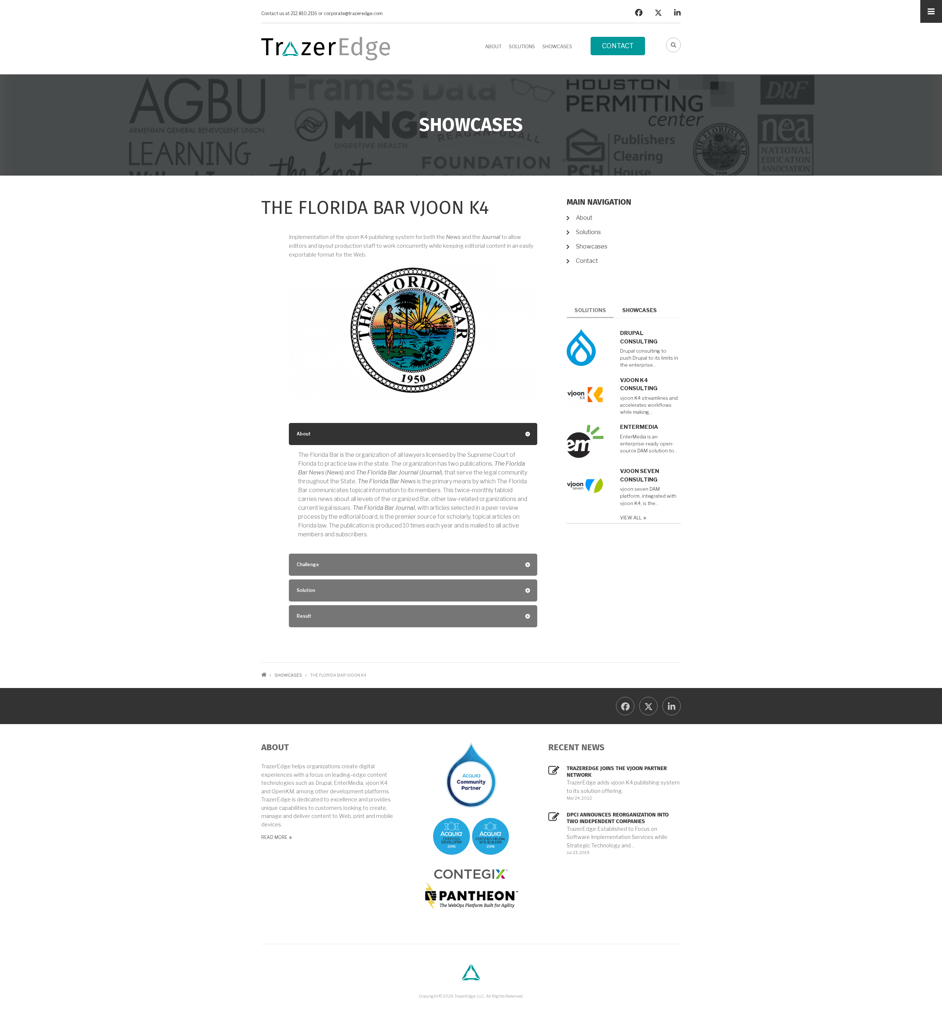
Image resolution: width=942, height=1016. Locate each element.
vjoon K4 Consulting (639, 384)
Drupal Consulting (639, 337)
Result (304, 616)
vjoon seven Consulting (639, 475)
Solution (306, 590)
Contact (618, 46)
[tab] (413, 434)
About (493, 46)
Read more (274, 837)
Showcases (557, 46)
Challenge (308, 564)
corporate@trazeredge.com (353, 13)
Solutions (522, 46)
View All (631, 518)
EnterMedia (639, 427)
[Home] (325, 48)
